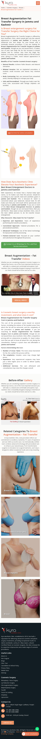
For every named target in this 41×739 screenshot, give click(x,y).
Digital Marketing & (33, 732)
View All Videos (20, 300)
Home (3, 8)
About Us (4, 656)
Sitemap (3, 673)
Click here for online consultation (21, 133)
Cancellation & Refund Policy (10, 665)
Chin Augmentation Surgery (9, 685)
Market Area (5, 670)
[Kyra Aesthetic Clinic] (9, 3)
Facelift (3, 690)
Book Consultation (31, 734)
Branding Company (7, 734)
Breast (21, 8)
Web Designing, (21, 732)
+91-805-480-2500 (12, 710)
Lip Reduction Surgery (8, 683)
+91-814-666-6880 (12, 712)
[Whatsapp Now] (37, 729)
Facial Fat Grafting (6, 692)
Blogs (3, 661)
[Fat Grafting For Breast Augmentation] (20, 410)
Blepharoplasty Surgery (8, 688)
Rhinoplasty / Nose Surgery (9, 680)
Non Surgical (5, 658)
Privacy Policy (5, 668)
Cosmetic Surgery (12, 8)
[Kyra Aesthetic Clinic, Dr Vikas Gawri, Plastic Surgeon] (20, 285)
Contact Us (8, 723)
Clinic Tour (4, 663)
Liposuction (4, 697)
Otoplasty (4, 695)
